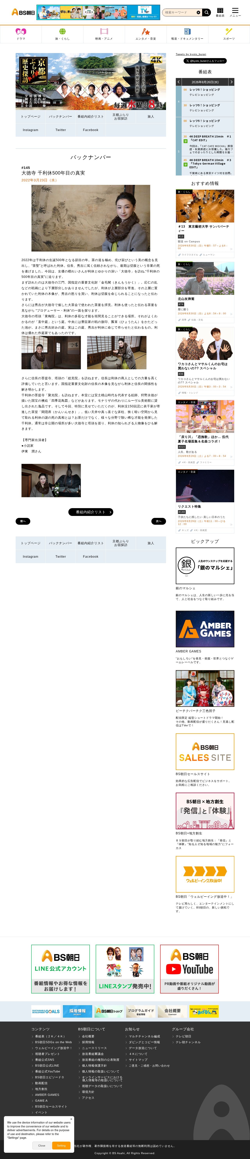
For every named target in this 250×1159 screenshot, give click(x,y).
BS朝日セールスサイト (51, 1106)
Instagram (30, 130)
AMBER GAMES (47, 1094)
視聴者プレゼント (47, 1053)
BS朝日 (23, 12)
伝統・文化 (197, 320)
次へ (159, 521)
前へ (23, 521)
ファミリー (206, 462)
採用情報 (88, 1042)
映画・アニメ (104, 38)
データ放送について (143, 1048)
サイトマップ (138, 1059)
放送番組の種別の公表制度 (101, 1059)
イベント (41, 1112)
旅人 (151, 116)
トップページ (31, 116)
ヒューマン (209, 255)
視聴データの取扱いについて (102, 1086)
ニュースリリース (94, 1048)
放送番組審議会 (93, 1053)
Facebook (90, 130)
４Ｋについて (138, 1053)
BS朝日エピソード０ (49, 1077)
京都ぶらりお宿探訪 (120, 116)
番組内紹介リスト (91, 116)
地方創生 (41, 1089)
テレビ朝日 (183, 1036)
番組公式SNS (44, 1059)
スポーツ (229, 38)
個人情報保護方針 (94, 1065)
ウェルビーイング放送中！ (54, 1048)
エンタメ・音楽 (146, 38)
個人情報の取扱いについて (101, 1071)
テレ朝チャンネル (188, 1042)
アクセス (88, 1097)
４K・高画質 (188, 462)
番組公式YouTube (47, 1071)
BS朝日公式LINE (47, 1065)
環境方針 (88, 1091)
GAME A (41, 1100)
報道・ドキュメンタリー (187, 38)
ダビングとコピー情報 (144, 1042)
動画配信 (41, 1083)
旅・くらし (62, 38)
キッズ (185, 530)
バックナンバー (60, 116)
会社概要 (88, 1036)
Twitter (60, 130)
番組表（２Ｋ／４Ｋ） (50, 1036)
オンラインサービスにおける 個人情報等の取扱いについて (100, 1079)
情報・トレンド (190, 393)
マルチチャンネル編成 (144, 1036)
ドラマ (21, 38)
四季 (184, 320)
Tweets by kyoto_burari (191, 54)
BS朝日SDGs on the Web (53, 1042)
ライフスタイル (190, 255)
